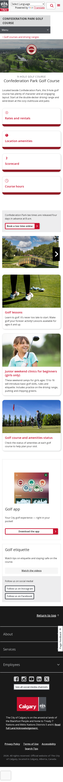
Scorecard (12, 164)
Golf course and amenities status (29, 438)
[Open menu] (58, 5)
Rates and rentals (17, 118)
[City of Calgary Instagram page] (24, 679)
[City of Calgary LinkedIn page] (39, 679)
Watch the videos (32, 570)
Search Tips (31, 748)
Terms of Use (31, 744)
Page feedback (60, 640)
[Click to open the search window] (50, 5)
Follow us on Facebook (19, 596)
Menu (5, 30)
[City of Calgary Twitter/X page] (47, 679)
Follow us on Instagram (20, 588)
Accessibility (49, 744)
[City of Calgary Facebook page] (16, 679)
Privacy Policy (12, 744)
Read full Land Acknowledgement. (33, 726)
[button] (57, 254)
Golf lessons (13, 312)
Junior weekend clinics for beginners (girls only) (31, 373)
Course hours (14, 186)
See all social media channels (31, 686)
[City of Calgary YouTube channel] (31, 679)
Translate (39, 7)
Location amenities (18, 141)
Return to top (46, 615)
